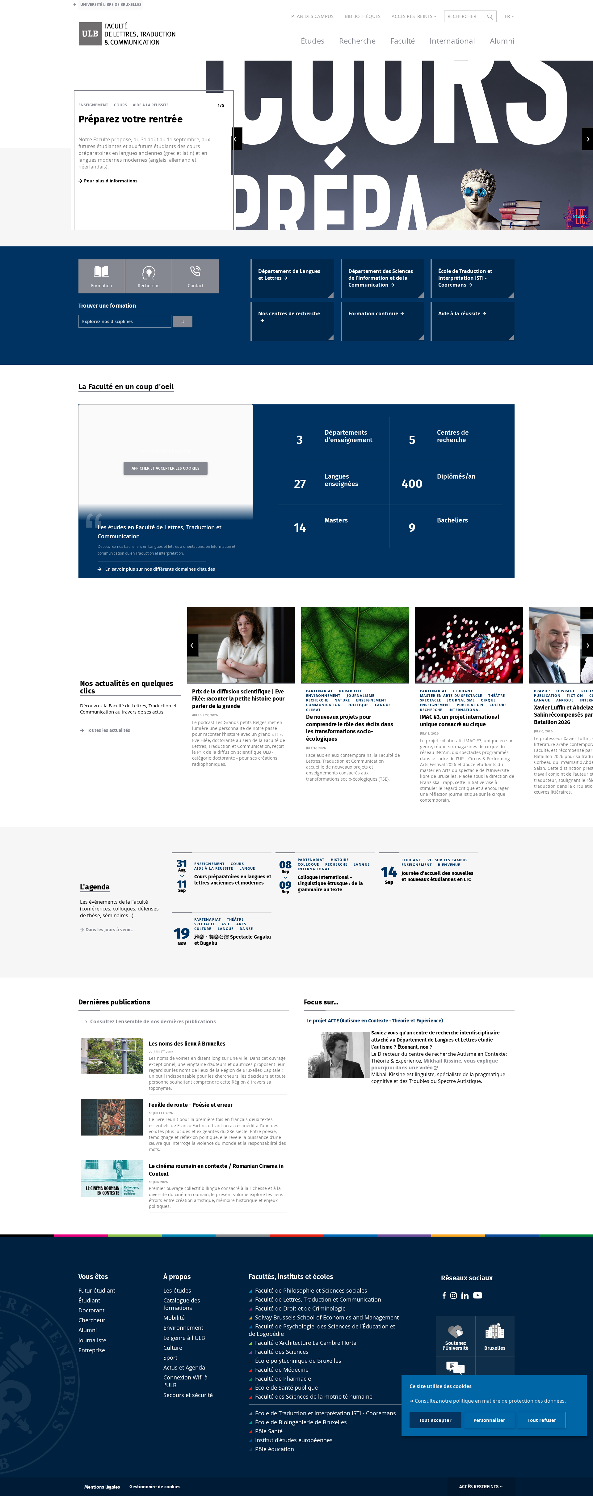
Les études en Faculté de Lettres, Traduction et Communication (159, 531)
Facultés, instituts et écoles (291, 1276)
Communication (323, 704)
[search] (124, 321)
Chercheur (91, 1320)
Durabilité (350, 690)
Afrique (565, 700)
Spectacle (430, 700)
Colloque (308, 864)
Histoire (340, 859)
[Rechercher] (182, 322)
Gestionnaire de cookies (154, 1487)
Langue (383, 704)
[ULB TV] (477, 1296)
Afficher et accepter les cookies (166, 468)
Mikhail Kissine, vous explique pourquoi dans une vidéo (434, 1064)
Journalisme (360, 695)
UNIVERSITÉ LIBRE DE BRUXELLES (110, 4)
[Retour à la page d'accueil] (126, 34)
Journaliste (92, 1340)
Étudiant (89, 1300)
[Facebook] (444, 1296)
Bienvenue (449, 864)
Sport (170, 1357)
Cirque (488, 700)
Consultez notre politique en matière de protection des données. (490, 1400)
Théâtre (496, 695)
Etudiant (463, 690)
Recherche (317, 700)
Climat (313, 709)
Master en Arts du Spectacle (451, 695)
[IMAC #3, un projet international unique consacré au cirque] (469, 645)
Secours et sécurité (188, 1395)
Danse (246, 928)
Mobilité (174, 1317)
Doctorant (91, 1310)
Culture (498, 704)
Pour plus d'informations (110, 181)
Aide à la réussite (151, 105)
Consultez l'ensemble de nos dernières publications (153, 1021)
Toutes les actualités (108, 730)
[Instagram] (453, 1296)
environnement (323, 695)
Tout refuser (542, 1420)
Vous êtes (93, 1276)
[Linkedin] (465, 1296)
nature (342, 700)
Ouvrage (565, 690)
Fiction (575, 695)
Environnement (183, 1327)
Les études (177, 1290)
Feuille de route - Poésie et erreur (191, 1105)
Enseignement (93, 105)
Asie (225, 924)
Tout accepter (435, 1420)
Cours (120, 105)
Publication (470, 704)
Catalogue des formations (181, 1304)
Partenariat (319, 690)
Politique (358, 704)
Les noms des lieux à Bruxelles (187, 1044)
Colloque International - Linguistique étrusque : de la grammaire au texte (330, 883)
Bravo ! (542, 690)
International (464, 709)
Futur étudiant (96, 1290)
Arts (241, 924)
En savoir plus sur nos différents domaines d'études (160, 569)
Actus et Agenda (184, 1367)
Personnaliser (489, 1420)
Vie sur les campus (447, 860)
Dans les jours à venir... (110, 929)
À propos (177, 1276)
